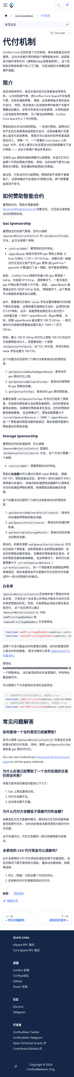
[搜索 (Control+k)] (58, 5)
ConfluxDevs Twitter (26, 1032)
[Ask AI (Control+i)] (67, 5)
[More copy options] (69, 32)
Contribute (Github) (26, 1049)
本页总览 (10, 24)
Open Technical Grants (28, 1043)
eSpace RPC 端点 (23, 945)
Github (17, 981)
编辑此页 (12, 901)
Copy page (59, 32)
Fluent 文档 (20, 987)
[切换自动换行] (61, 632)
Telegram (19, 1012)
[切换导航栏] (5, 5)
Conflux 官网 (21, 970)
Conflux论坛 (21, 976)
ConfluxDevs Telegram (27, 1038)
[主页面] (6, 15)
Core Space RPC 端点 (26, 950)
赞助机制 (19, 893)
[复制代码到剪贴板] (67, 632)
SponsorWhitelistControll (19, 209)
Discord (18, 1007)
